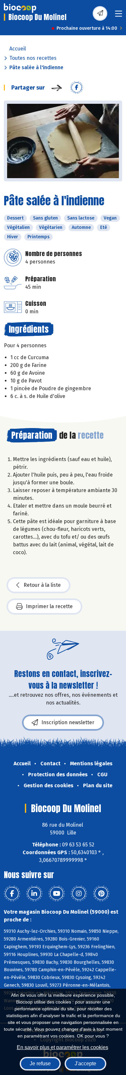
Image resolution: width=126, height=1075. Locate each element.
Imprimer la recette (49, 606)
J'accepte (85, 1063)
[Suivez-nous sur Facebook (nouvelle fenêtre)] (12, 894)
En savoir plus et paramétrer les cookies (62, 1047)
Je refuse (40, 1063)
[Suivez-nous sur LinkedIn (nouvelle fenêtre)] (34, 894)
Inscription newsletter (67, 722)
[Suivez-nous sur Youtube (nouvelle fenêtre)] (56, 894)
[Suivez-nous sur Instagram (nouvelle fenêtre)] (79, 894)
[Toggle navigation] (118, 16)
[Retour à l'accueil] (20, 8)
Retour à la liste (42, 585)
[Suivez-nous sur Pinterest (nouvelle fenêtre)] (101, 894)
